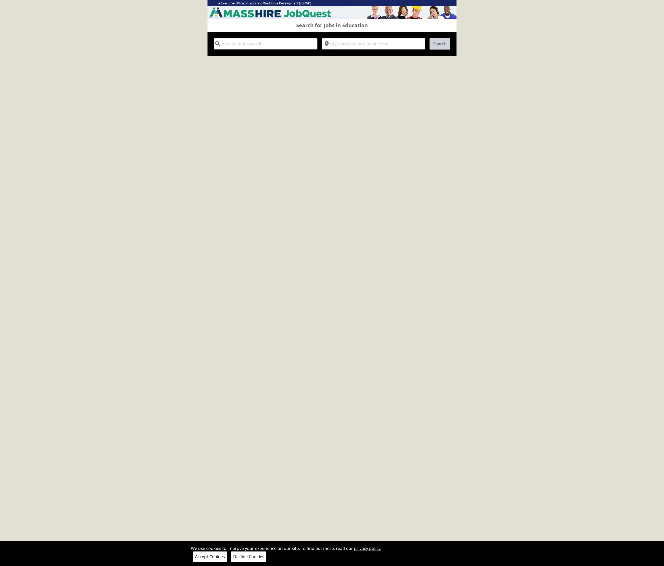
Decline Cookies (248, 557)
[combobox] (265, 44)
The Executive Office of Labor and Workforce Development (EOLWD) (263, 3)
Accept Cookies (210, 557)
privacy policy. (367, 548)
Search (440, 44)
